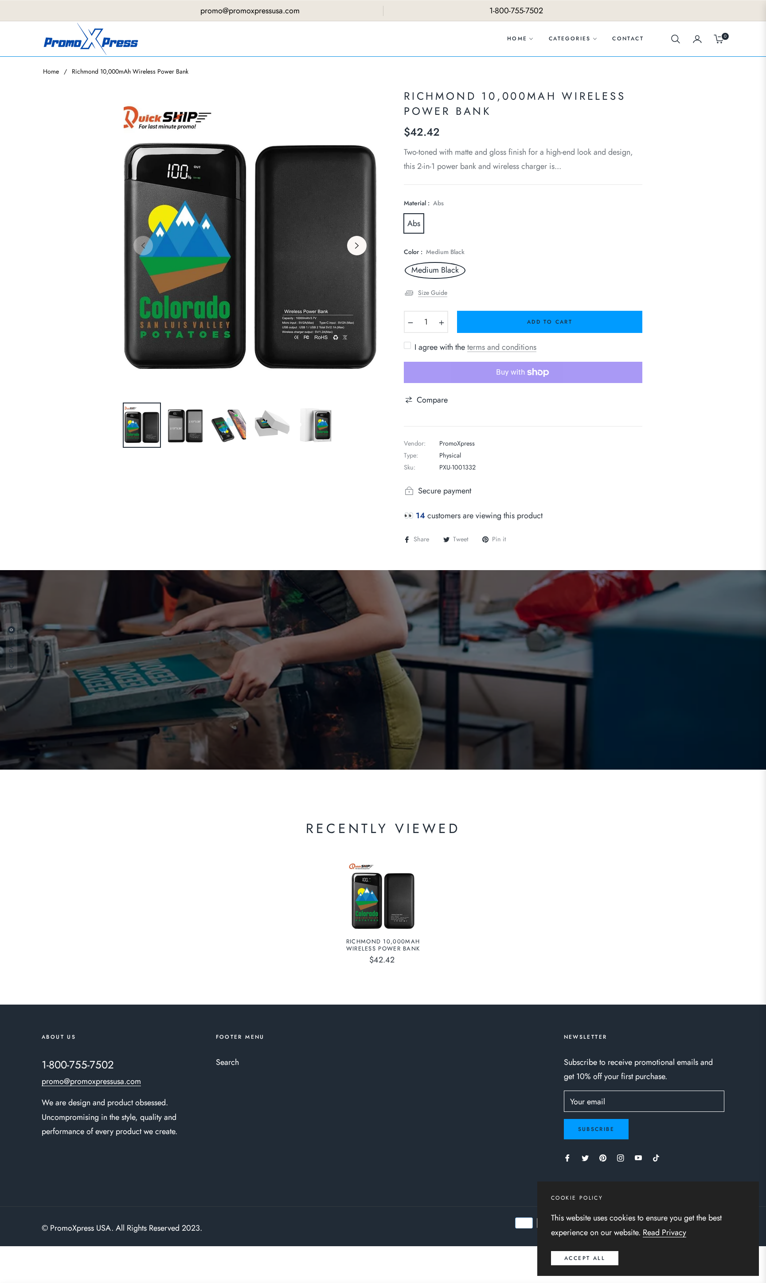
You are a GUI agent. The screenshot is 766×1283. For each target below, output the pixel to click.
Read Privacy (664, 1232)
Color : (434, 251)
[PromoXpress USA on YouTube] (638, 1157)
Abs (413, 223)
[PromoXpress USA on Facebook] (567, 1157)
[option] (250, 240)
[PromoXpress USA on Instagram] (620, 1157)
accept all (584, 1258)
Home (51, 71)
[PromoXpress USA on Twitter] (585, 1157)
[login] (697, 39)
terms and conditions (501, 347)
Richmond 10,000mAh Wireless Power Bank (383, 945)
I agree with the (475, 347)
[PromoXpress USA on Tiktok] (658, 1157)
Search (227, 1062)
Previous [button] (143, 245)
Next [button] (357, 245)
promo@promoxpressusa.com (91, 1081)
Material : (424, 203)
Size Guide (432, 292)
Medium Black (435, 270)
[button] (675, 39)
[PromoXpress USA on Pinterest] (602, 1157)
